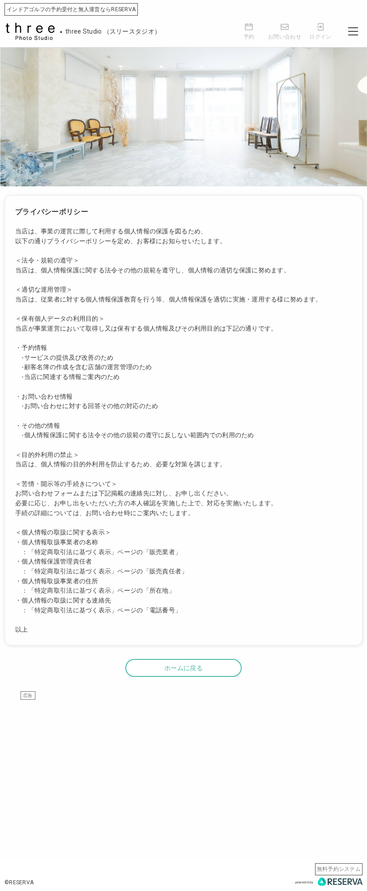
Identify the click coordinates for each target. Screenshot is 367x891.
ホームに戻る (183, 667)
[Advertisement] (183, 762)
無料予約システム (339, 869)
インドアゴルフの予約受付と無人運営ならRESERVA (71, 9)
